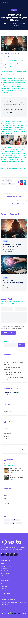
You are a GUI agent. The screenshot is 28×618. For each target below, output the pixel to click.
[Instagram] (7, 554)
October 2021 (7, 411)
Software (6, 436)
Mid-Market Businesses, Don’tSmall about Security (13, 282)
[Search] (22, 449)
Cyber (14, 10)
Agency (6, 425)
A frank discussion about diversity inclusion (14, 378)
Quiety (4, 183)
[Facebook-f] (3, 554)
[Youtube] (11, 554)
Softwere (11, 183)
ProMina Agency (16, 613)
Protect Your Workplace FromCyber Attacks (12, 245)
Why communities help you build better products (13, 373)
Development (7, 433)
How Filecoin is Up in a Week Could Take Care (13, 363)
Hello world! (7, 359)
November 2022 (8, 409)
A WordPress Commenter (11, 392)
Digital (6, 523)
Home (4, 23)
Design (5, 431)
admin (5, 53)
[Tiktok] (16, 554)
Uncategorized (8, 439)
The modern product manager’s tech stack (13, 368)
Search (6, 341)
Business (8, 180)
